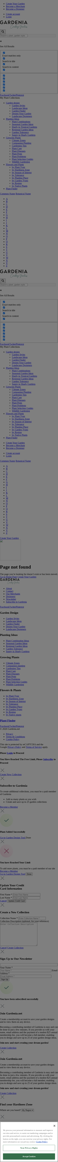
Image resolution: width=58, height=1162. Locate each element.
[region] (29, 1142)
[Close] (54, 1126)
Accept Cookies (29, 1156)
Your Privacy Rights (29, 1148)
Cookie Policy (42, 1142)
